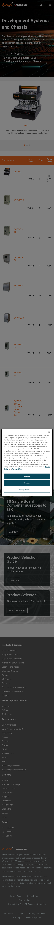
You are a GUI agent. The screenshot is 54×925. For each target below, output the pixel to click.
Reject (26, 483)
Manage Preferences (27, 490)
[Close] (49, 432)
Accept (27, 476)
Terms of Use (17, 469)
